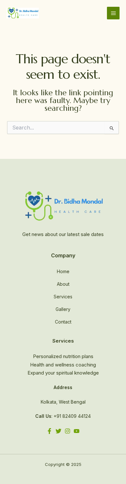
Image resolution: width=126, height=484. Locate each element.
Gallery (63, 309)
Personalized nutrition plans (63, 356)
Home (63, 271)
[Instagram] (67, 431)
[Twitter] (58, 431)
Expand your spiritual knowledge (63, 373)
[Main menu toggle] (113, 13)
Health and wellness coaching (63, 365)
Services (63, 296)
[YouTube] (76, 431)
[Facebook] (49, 431)
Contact (63, 321)
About (63, 284)
